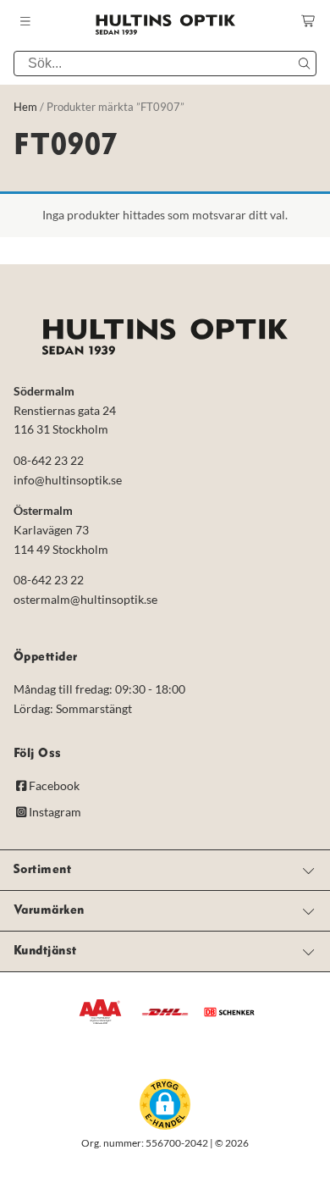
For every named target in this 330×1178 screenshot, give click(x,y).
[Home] (165, 336)
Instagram (55, 812)
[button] (165, 1103)
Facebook (54, 785)
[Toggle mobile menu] (26, 21)
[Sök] (303, 63)
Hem (25, 106)
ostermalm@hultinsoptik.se (85, 599)
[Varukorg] (308, 21)
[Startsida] (165, 25)
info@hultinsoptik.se (68, 479)
